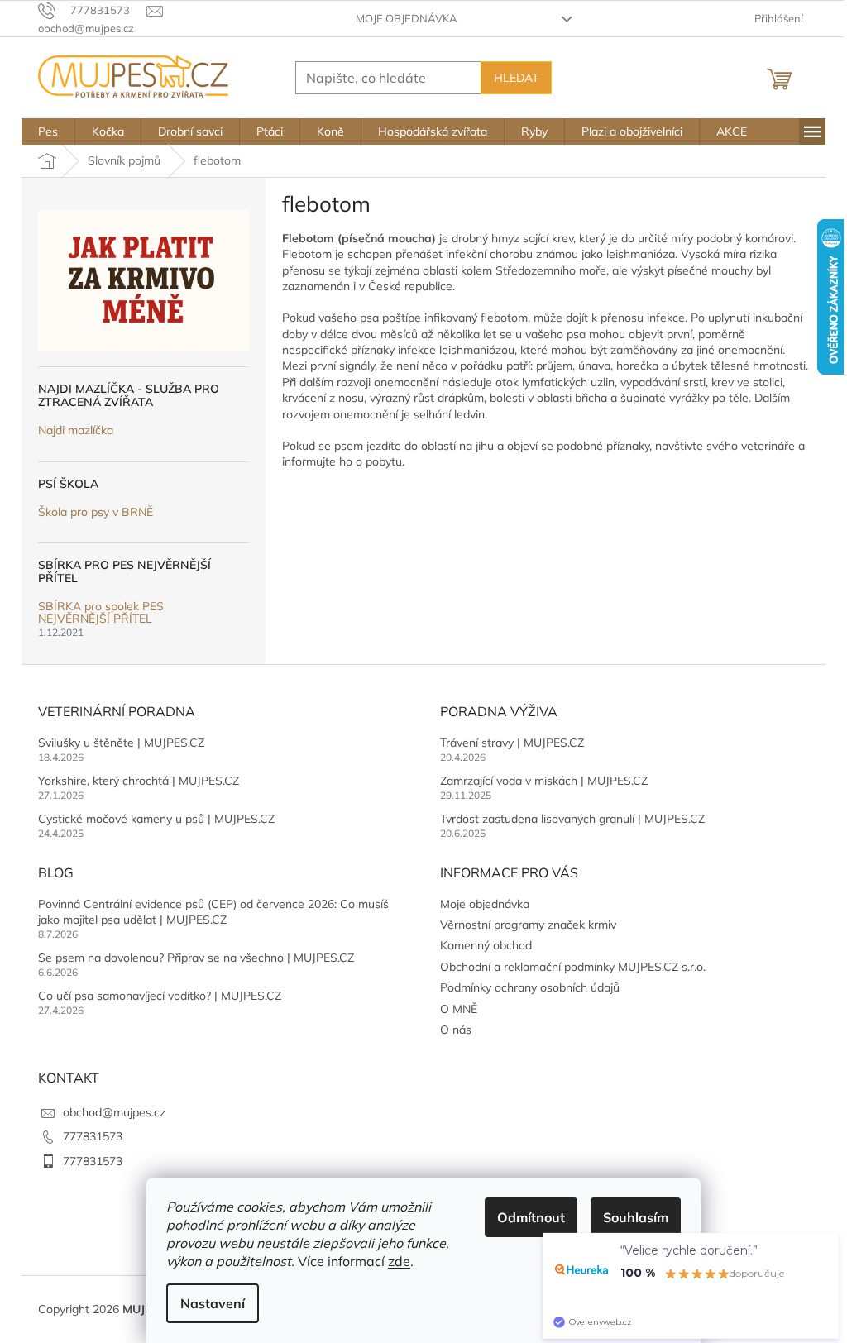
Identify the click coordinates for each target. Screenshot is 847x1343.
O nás (455, 1029)
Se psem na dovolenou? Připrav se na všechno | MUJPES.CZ (196, 957)
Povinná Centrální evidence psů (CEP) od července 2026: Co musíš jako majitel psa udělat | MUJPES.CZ (213, 911)
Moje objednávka (406, 18)
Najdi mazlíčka (75, 430)
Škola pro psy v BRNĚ (95, 512)
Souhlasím (635, 1217)
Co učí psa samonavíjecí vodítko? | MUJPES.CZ (159, 995)
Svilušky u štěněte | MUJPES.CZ (121, 742)
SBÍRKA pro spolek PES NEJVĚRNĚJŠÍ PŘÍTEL (101, 613)
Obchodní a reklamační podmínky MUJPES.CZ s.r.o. (573, 966)
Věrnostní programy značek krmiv (528, 924)
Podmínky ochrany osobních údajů (530, 987)
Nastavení (212, 1303)
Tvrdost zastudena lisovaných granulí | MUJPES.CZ (572, 818)
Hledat (516, 77)
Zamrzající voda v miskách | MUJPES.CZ (544, 780)
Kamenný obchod (486, 945)
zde (399, 1261)
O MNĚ (458, 1008)
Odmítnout (531, 1217)
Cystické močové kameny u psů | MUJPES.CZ (156, 818)
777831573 (92, 1136)
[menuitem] (48, 131)
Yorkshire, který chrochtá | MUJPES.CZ (138, 780)
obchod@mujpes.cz (114, 1112)
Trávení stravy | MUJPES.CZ (512, 742)
